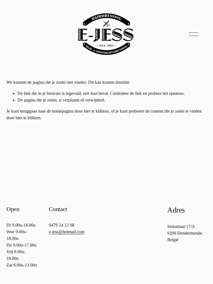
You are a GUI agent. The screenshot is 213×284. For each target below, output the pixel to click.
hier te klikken (96, 111)
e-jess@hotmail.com (66, 231)
